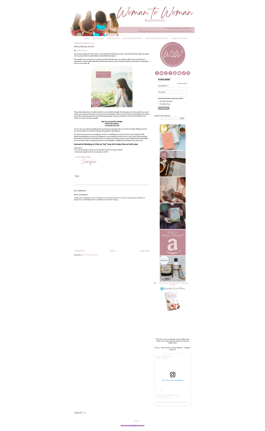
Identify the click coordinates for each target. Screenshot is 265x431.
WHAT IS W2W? (98, 38)
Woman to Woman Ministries (165, 402)
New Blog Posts (165, 104)
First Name (161, 92)
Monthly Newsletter (166, 101)
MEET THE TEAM (113, 38)
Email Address (163, 86)
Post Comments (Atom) (90, 255)
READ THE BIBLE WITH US (132, 38)
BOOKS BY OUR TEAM (179, 38)
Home (112, 251)
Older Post (145, 251)
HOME (86, 38)
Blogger (136, 421)
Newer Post (79, 251)
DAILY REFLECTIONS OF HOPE (157, 38)
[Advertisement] (173, 325)
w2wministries (181, 402)
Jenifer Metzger (82, 50)
